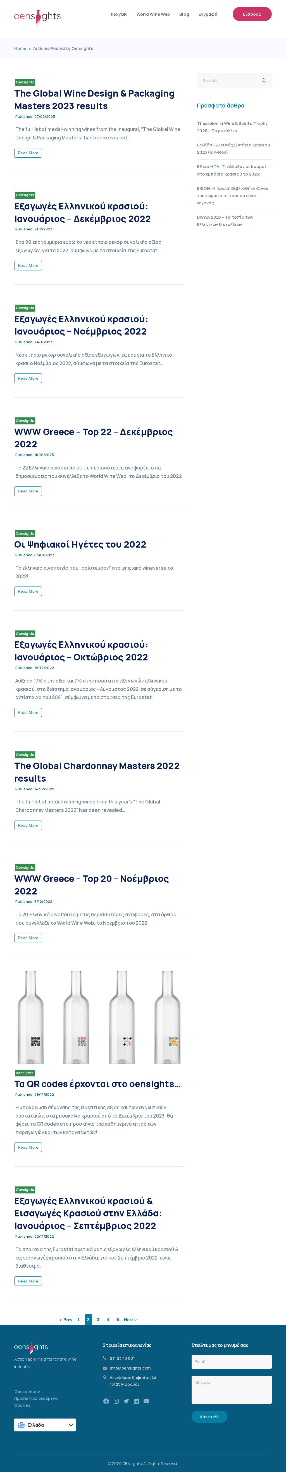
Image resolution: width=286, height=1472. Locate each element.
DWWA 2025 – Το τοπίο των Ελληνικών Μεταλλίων (225, 220)
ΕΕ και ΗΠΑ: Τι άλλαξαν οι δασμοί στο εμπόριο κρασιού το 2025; (231, 170)
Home (20, 48)
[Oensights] (37, 19)
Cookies (22, 1405)
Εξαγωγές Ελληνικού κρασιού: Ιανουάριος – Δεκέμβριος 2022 (82, 212)
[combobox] (45, 1425)
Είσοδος (252, 14)
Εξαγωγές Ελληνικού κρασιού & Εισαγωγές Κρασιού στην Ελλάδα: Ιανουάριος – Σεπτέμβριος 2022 (88, 1213)
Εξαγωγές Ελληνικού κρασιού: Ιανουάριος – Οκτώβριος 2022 (81, 650)
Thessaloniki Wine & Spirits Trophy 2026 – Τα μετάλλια (232, 127)
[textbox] (45, 1425)
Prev (67, 1319)
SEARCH (265, 79)
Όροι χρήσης (27, 1391)
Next (128, 1319)
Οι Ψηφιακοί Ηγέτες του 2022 (80, 544)
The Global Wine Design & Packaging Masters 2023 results (94, 99)
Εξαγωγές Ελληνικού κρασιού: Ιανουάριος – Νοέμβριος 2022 (81, 325)
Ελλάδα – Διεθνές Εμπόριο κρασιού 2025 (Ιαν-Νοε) (233, 148)
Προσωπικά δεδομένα (36, 1398)
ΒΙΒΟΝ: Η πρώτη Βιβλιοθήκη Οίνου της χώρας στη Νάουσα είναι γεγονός (233, 195)
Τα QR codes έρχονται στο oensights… (97, 1084)
